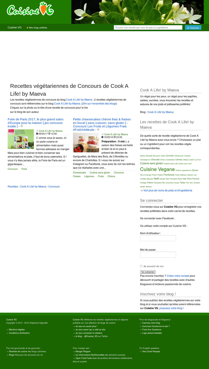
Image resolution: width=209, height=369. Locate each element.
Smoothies (170, 183)
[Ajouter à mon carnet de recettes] (21, 126)
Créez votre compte (178, 276)
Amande (149, 155)
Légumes (89, 176)
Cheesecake (79, 172)
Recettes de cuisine (18, 351)
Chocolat (155, 159)
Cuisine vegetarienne (184, 170)
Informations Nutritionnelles (91, 354)
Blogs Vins (14, 354)
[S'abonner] (37, 130)
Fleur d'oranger (146, 175)
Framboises (169, 174)
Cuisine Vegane (157, 168)
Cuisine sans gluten (100, 172)
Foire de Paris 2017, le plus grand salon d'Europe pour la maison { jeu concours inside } (36, 123)
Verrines (149, 186)
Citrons (162, 160)
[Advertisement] (104, 57)
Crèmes (178, 159)
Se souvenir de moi (153, 266)
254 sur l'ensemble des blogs (99, 103)
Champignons (145, 160)
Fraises (76, 176)
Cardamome (179, 156)
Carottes (187, 156)
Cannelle (170, 155)
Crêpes (185, 160)
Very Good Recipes (151, 351)
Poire (189, 178)
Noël (156, 178)
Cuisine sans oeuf (185, 163)
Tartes (182, 182)
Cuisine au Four (195, 160)
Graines (190, 175)
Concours (13, 168)
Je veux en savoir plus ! (86, 326)
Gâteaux (183, 175)
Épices (195, 170)
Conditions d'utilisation (19, 332)
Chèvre (111, 176)
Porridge (143, 183)
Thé (187, 183)
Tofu (191, 183)
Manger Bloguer (83, 351)
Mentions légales (17, 329)
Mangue (150, 179)
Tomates (196, 183)
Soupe (176, 183)
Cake (163, 155)
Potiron (150, 182)
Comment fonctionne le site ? (156, 326)
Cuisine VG (15, 27)
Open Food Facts (84, 358)
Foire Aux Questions (151, 329)
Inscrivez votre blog (151, 322)
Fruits (101, 176)
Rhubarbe (158, 183)
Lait (195, 175)
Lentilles (143, 179)
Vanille (142, 186)
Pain (167, 178)
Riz (163, 182)
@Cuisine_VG (90, 336)
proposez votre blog (170, 308)
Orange (162, 179)
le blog (79, 336)
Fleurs (154, 175)
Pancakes (173, 179)
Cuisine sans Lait (170, 163)
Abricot (142, 156)
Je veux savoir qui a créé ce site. (91, 329)
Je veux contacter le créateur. (89, 332)
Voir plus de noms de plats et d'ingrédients (167, 190)
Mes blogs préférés (37, 27)
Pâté (184, 178)
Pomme (195, 178)
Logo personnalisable (152, 332)
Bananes (156, 156)
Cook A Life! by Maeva (79, 99)
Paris (24, 168)
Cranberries (170, 160)
